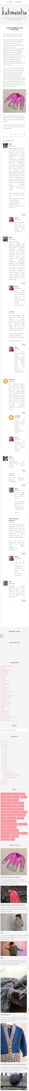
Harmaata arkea (5, 673)
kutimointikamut (6, 803)
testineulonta (6, 833)
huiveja (9, 797)
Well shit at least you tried (7, 720)
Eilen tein (3, 668)
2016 (3, 744)
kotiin (3, 800)
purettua (20, 818)
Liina (16, 488)
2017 (3, 742)
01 (4, 779)
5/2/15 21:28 (17, 288)
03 (4, 767)
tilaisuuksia (16, 833)
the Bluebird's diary (5, 715)
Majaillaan (3, 689)
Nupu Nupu (4, 700)
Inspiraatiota (6, 771)
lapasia (14, 806)
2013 (3, 784)
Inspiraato (3, 679)
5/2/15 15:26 (11, 239)
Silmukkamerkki (5, 1015)
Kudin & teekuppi (5, 684)
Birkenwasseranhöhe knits (7, 666)
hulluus (16, 797)
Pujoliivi (3, 707)
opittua (24, 812)
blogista (18, 2)
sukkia (3, 827)
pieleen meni (21, 815)
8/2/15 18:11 (11, 522)
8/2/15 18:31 (17, 490)
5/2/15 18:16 (11, 313)
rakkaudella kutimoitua (9, 824)
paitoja (3, 815)
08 (4, 757)
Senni (16, 218)
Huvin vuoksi (4, 675)
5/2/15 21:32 (17, 220)
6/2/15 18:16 (11, 459)
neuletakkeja (19, 809)
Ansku (10, 457)
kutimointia (14, 12)
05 (4, 763)
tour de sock (5, 836)
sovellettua (23, 824)
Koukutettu (3, 682)
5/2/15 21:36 (17, 439)
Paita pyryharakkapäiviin (9, 777)
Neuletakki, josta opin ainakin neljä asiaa (13, 1064)
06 (4, 761)
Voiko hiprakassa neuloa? (10, 773)
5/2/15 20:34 (17, 418)
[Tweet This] (16, 134)
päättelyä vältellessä (8, 821)
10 (4, 752)
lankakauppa (5, 806)
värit (12, 839)
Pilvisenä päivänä (5, 704)
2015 (3, 746)
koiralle (23, 797)
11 (4, 750)
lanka (21, 803)
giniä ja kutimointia (18, 794)
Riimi (10, 144)
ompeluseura (15, 812)
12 (4, 748)
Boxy (2, 958)
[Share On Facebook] (19, 134)
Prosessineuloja (5, 706)
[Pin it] (25, 134)
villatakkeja (5, 839)
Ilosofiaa (3, 677)
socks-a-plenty (4, 713)
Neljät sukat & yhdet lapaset (8, 695)
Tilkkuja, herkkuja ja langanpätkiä (9, 716)
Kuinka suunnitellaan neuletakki (11, 775)
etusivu (10, 2)
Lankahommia (4, 688)
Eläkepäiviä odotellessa (7, 670)
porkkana (11, 379)
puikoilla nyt (11, 818)
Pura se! (3, 709)
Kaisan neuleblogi (5, 680)
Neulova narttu (4, 698)
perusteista (11, 815)
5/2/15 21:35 (17, 349)
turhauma (15, 836)
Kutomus (3, 686)
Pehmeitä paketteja (6, 702)
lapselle (20, 806)
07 (4, 759)
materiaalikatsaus (7, 809)
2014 (3, 782)
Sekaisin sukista (5, 711)
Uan (2, 933)
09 (4, 755)
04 (4, 765)
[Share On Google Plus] (22, 134)
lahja (15, 803)
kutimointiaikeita (12, 800)
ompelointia (5, 812)
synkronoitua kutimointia (9, 830)
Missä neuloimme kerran (7, 691)
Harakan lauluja (5, 671)
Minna (10, 237)
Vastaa (23, 214)
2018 (3, 740)
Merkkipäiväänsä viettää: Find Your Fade (13, 905)
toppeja (24, 833)
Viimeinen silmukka (5, 718)
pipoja (3, 818)
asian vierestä (5, 794)
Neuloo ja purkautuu (6, 697)
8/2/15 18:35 (11, 583)
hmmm (3, 797)
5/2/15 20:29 (11, 381)
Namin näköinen (5, 693)
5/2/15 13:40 (11, 146)
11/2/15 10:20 (18, 558)
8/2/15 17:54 (11, 475)
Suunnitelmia (11, 827)
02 (4, 769)
